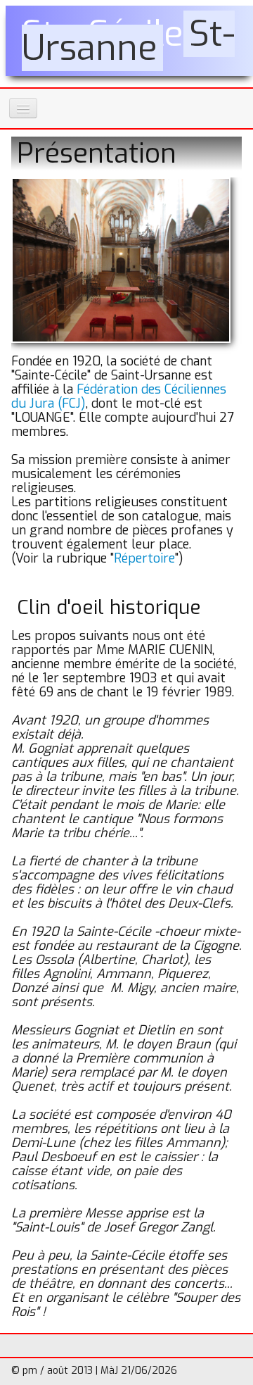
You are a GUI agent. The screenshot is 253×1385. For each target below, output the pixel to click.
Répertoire (144, 558)
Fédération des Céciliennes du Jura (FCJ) (118, 396)
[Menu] (23, 108)
